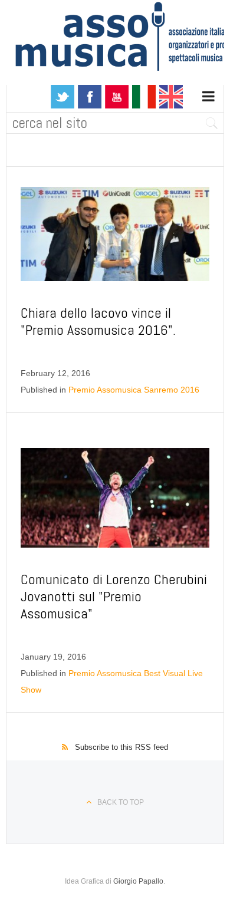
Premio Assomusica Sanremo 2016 (133, 389)
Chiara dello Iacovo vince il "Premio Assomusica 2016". (98, 321)
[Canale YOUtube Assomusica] (116, 96)
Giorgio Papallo (138, 881)
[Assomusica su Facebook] (89, 96)
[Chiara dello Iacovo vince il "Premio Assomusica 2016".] (115, 234)
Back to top (120, 802)
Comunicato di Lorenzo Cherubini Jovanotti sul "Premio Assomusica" (114, 596)
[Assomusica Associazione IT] (143, 96)
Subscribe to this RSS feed (121, 747)
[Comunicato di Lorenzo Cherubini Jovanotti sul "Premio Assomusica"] (115, 498)
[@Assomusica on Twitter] (62, 96)
